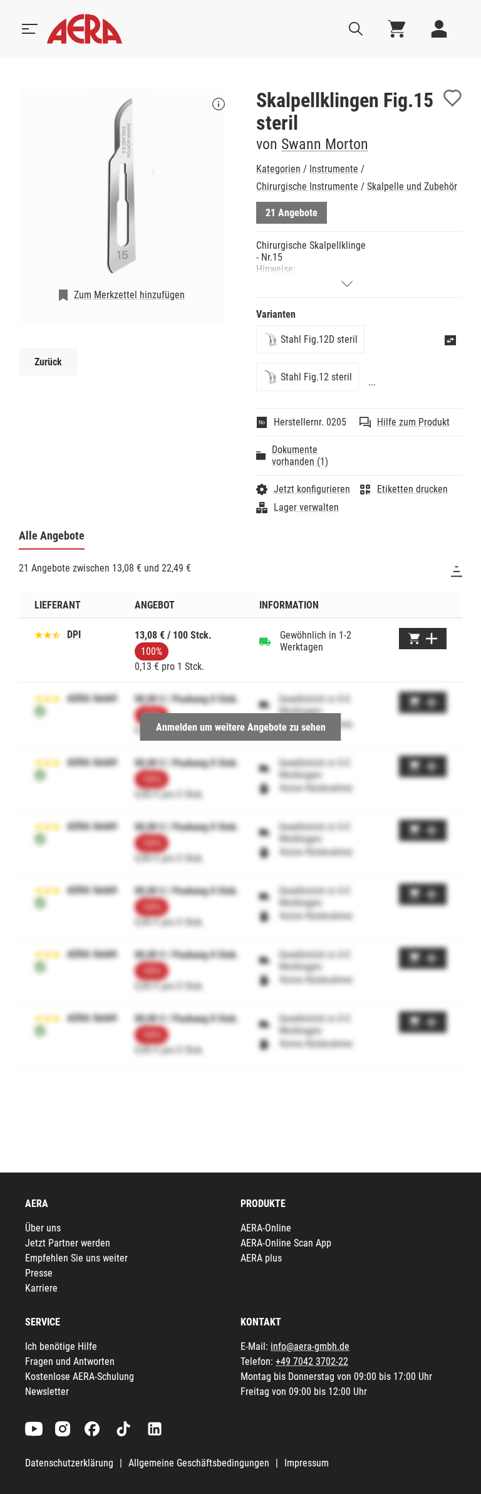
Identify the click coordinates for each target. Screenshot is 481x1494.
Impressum (306, 1463)
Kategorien (278, 169)
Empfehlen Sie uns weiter (76, 1258)
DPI (74, 634)
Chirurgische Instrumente (307, 186)
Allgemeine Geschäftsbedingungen (198, 1463)
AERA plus (261, 1258)
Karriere (41, 1288)
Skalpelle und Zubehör (412, 186)
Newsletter (47, 1391)
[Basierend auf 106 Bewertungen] (47, 634)
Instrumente (333, 169)
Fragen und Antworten (70, 1361)
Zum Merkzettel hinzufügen (129, 295)
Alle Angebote (52, 535)
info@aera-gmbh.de (310, 1346)
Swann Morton (324, 144)
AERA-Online (265, 1228)
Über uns (43, 1228)
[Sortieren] (456, 571)
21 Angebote (292, 213)
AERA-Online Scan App (285, 1243)
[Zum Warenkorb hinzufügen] (423, 638)
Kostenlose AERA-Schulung (79, 1376)
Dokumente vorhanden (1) (300, 456)
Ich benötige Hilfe (61, 1346)
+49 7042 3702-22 (312, 1361)
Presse (39, 1273)
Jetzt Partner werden (67, 1243)
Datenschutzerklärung (69, 1463)
